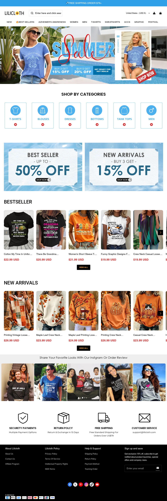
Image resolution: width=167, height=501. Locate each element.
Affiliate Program (12, 464)
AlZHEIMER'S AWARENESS (52, 22)
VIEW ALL (83, 267)
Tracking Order (91, 469)
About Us (9, 454)
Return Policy (90, 459)
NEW (9, 22)
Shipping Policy (91, 454)
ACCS (127, 22)
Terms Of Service (52, 459)
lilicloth (12, 495)
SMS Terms (50, 469)
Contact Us (10, 459)
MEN (84, 22)
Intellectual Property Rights (56, 464)
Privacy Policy (51, 454)
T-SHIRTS (96, 22)
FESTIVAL (153, 22)
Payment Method (92, 464)
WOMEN (74, 22)
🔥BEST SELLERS (25, 22)
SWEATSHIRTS (112, 22)
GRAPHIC (139, 22)
